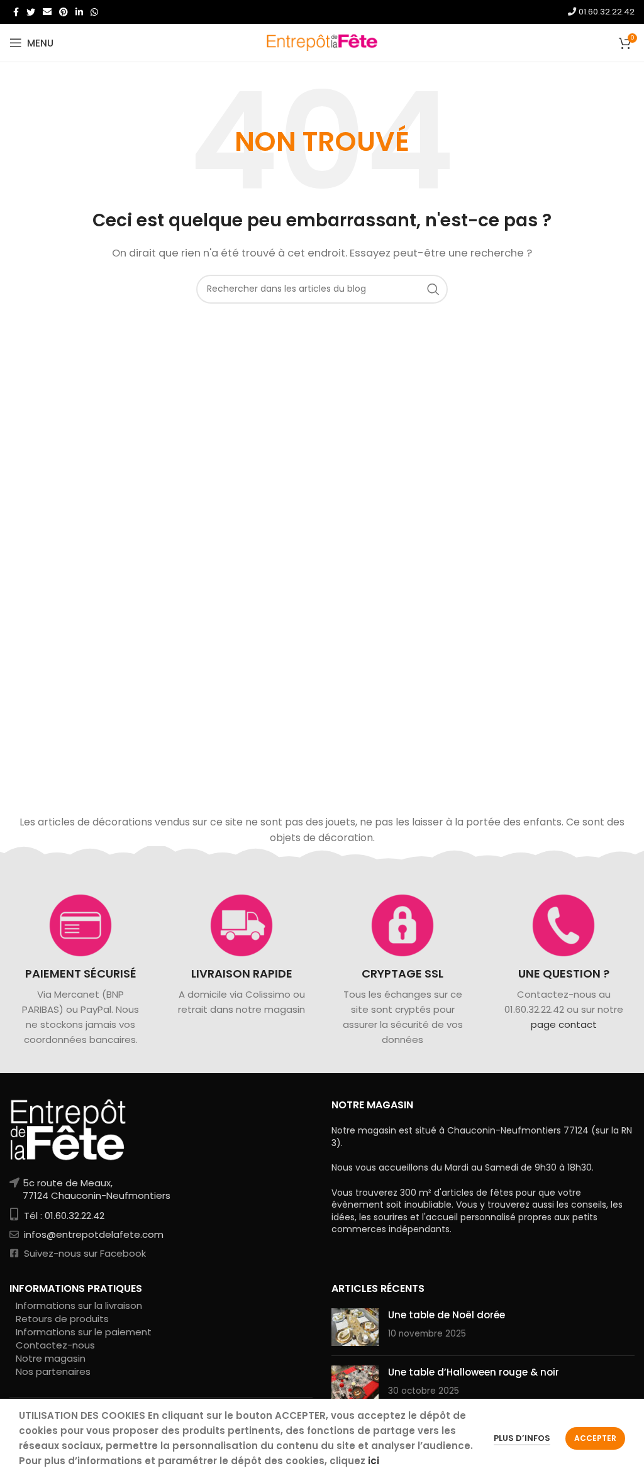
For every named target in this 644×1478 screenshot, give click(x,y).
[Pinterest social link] (63, 12)
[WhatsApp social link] (94, 12)
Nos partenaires (53, 1371)
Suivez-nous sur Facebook (83, 1253)
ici (373, 1460)
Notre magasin (51, 1358)
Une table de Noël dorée (446, 1314)
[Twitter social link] (31, 12)
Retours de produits (62, 1318)
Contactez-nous (55, 1345)
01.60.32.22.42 (605, 12)
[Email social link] (47, 12)
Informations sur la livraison (79, 1305)
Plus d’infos (522, 1438)
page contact (564, 1025)
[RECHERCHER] (433, 289)
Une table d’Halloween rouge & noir (473, 1372)
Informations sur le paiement (84, 1331)
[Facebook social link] (16, 12)
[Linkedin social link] (79, 12)
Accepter (595, 1438)
